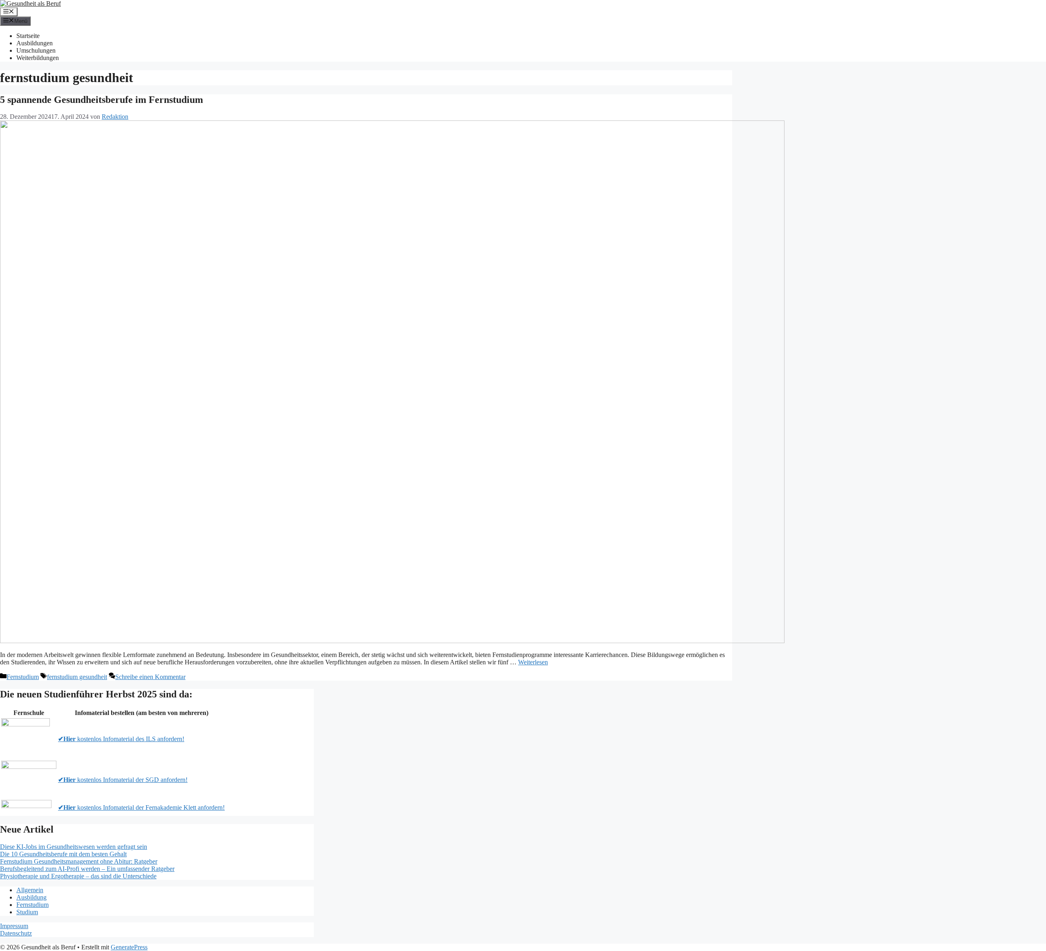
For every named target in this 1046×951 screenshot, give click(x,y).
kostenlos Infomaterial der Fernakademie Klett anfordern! (141, 807)
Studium (27, 912)
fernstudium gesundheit (77, 676)
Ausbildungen (34, 43)
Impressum (14, 925)
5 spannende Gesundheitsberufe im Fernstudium (101, 99)
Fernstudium (23, 676)
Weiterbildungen (37, 57)
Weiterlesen (533, 662)
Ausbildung (31, 897)
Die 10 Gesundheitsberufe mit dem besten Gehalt (63, 854)
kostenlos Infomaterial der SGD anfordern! (123, 779)
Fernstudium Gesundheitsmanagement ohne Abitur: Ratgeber (78, 861)
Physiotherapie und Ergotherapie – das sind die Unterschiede (78, 876)
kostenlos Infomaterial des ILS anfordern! (121, 738)
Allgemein (29, 889)
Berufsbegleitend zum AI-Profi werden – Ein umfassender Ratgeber (87, 868)
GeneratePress (129, 947)
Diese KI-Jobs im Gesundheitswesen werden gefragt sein (73, 846)
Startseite (28, 35)
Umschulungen (36, 50)
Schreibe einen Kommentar (150, 676)
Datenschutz (16, 933)
